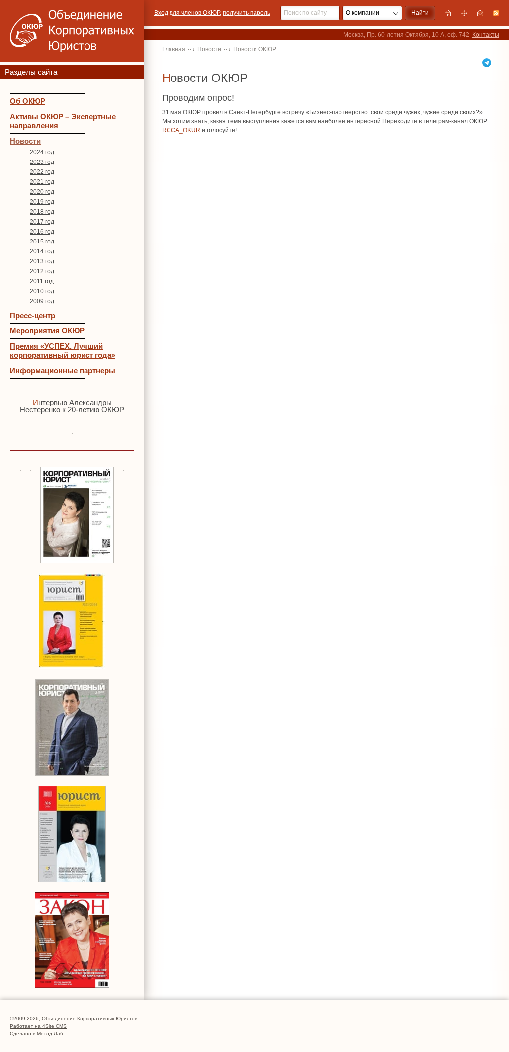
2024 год (42, 152)
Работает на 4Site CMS (38, 1026)
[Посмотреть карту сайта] (464, 13)
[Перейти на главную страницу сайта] (448, 13)
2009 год (42, 301)
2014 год (42, 251)
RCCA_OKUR (181, 130)
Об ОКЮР (27, 101)
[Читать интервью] (72, 432)
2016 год (42, 231)
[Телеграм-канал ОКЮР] (486, 62)
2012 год (42, 271)
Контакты (485, 34)
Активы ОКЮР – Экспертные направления (63, 121)
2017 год (42, 221)
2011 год (42, 281)
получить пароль (246, 12)
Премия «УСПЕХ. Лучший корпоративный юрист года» (62, 350)
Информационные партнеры (62, 370)
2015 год (42, 241)
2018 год (42, 211)
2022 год (42, 171)
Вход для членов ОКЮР (187, 12)
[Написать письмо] (480, 13)
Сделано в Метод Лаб (36, 1033)
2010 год (42, 291)
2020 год (42, 191)
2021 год (42, 181)
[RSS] (496, 13)
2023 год (42, 162)
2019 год (42, 201)
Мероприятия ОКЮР (47, 330)
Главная (173, 49)
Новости (25, 141)
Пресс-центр (32, 315)
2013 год (42, 261)
